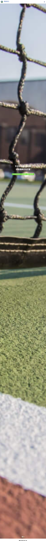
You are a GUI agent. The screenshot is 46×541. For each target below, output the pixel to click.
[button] (22, 536)
